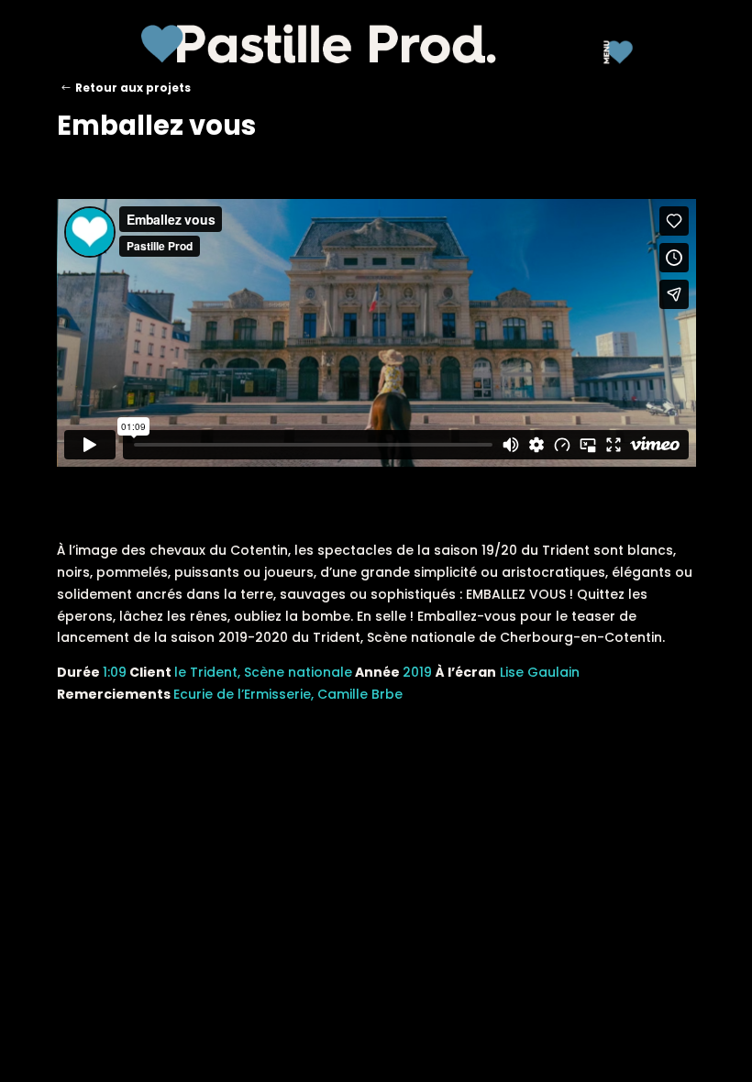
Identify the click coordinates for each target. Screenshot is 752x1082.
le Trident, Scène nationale (263, 672)
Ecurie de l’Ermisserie (242, 694)
